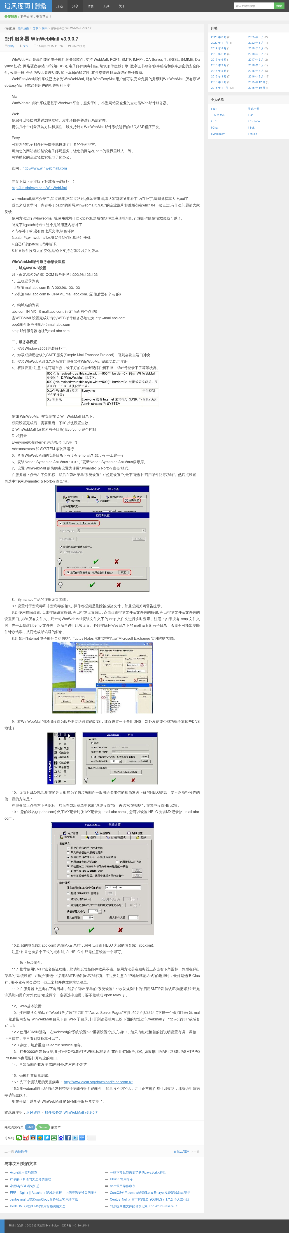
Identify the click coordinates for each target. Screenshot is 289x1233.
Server (43, 1127)
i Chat (214, 127)
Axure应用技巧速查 (23, 1172)
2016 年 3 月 (218, 76)
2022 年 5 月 (256, 42)
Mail (30, 1127)
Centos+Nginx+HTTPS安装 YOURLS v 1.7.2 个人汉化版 (149, 1199)
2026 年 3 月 (218, 37)
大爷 (25, 46)
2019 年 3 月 (256, 48)
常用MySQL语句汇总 (25, 1185)
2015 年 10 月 (256, 87)
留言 (91, 6)
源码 (44, 28)
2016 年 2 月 (256, 76)
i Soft (251, 127)
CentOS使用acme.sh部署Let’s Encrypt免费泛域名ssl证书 (150, 1192)
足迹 (59, 6)
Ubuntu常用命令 (121, 1179)
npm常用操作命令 (122, 1185)
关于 (122, 6)
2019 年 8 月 (218, 48)
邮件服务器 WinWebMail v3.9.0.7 (41, 38)
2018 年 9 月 (256, 54)
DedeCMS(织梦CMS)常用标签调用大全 (37, 1206)
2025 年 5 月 (256, 37)
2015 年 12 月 (256, 82)
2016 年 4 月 (256, 71)
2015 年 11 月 (219, 87)
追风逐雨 (26, 6)
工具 (106, 6)
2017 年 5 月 (256, 59)
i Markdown (218, 134)
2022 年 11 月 (219, 42)
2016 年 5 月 (218, 71)
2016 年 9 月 (218, 65)
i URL (214, 121)
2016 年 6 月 (256, 65)
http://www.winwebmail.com (45, 168)
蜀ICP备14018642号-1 (75, 1225)
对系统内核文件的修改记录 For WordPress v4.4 (143, 1206)
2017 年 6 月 (218, 59)
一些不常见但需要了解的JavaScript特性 (138, 1172)
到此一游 (253, 108)
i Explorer (254, 121)
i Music (252, 134)
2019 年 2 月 (218, 54)
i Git (250, 115)
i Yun (214, 108)
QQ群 (20, 1225)
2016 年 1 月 (218, 82)
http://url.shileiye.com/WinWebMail (39, 187)
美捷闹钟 (21, 1151)
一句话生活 (218, 115)
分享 (75, 6)
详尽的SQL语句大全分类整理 (30, 1179)
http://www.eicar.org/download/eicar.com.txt (98, 1081)
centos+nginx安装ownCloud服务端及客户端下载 (44, 1199)
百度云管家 (181, 1151)
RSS (12, 1225)
